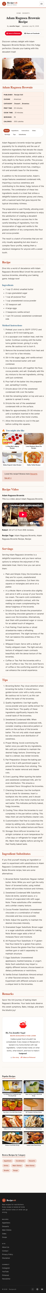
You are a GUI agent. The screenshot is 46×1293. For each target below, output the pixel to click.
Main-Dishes (17, 1165)
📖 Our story (14, 1057)
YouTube (5, 1272)
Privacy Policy (7, 1254)
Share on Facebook (33, 33)
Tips (14, 134)
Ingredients (15, 130)
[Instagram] (32, 1289)
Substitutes (22, 134)
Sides (4, 1234)
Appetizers (8, 1161)
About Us (5, 1247)
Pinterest (5, 1275)
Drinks (6, 1165)
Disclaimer (6, 1258)
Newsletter (6, 1279)
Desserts (25, 13)
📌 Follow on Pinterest (28, 1057)
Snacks (6, 1170)
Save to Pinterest (14, 33)
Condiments (20, 1161)
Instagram (6, 1268)
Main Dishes (6, 1230)
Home (19, 13)
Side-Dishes (30, 1165)
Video (34, 130)
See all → (8, 478)
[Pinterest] (37, 1289)
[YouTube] (42, 1289)
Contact (5, 1251)
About (6, 130)
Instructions (25, 130)
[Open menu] (41, 4)
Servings (7, 134)
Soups (15, 1170)
